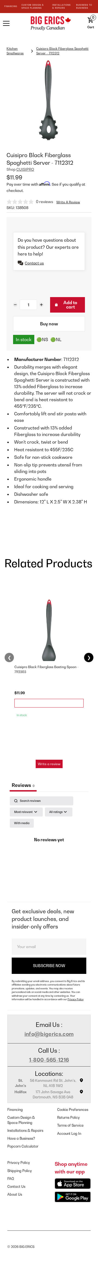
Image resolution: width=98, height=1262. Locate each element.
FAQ (10, 1179)
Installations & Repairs (25, 1131)
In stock (24, 339)
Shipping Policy (19, 1171)
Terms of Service (70, 1125)
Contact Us (16, 1187)
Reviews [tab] (23, 785)
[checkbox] (22, 823)
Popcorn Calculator (22, 1146)
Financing (15, 1110)
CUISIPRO (25, 169)
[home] (49, 23)
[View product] (49, 703)
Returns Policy (68, 1117)
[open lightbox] (49, 100)
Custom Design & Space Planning (21, 1120)
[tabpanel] (49, 847)
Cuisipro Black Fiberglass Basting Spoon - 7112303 (46, 669)
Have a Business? (21, 1138)
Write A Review (68, 202)
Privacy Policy (76, 999)
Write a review (49, 764)
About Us (14, 1194)
